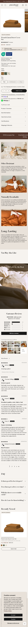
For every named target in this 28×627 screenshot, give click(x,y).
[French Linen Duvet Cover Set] (14, 524)
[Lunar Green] (4, 545)
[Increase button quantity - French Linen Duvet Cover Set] (9, 90)
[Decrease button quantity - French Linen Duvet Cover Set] (3, 90)
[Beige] (6, 545)
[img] (4, 363)
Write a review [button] (14, 333)
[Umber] (1, 545)
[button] (4, 42)
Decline (13, 619)
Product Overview (6, 108)
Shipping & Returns (6, 125)
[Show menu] (2, 5)
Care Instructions (6, 117)
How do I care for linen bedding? (12, 500)
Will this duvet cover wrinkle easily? (11, 494)
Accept (13, 615)
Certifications (5, 121)
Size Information (5, 113)
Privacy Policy (8, 611)
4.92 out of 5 (17, 317)
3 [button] (14, 466)
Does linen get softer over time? (12, 487)
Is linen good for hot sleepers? (12, 481)
